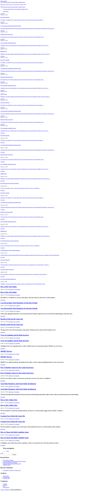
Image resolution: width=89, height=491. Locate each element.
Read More (3, 300)
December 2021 (6, 477)
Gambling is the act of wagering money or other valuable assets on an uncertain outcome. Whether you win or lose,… (25, 45)
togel (4, 486)
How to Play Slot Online (5, 17)
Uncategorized (6, 487)
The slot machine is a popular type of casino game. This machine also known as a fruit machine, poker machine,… (24, 274)
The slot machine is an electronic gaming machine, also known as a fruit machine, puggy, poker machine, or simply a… (25, 264)
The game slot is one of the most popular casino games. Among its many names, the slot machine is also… (22, 37)
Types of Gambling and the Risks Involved (8, 42)
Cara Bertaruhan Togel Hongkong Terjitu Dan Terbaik (11, 25)
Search (2, 453)
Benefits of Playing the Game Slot (7, 34)
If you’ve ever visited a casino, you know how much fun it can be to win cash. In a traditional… (20, 188)
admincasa (11, 289)
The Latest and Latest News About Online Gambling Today (13, 2)
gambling (5, 483)
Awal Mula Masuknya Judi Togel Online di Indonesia (10, 250)
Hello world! (17, 470)
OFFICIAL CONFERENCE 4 (15, 489)
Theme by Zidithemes (5, 489)
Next (8, 451)
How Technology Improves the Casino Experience (10, 183)
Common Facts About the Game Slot (7, 269)
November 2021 (6, 478)
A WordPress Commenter (8, 470)
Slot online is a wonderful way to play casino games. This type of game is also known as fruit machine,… (22, 19)
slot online (5, 485)
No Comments (17, 289)
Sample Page (5, 11)
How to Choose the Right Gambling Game (8, 279)
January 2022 (6, 476)
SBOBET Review (4, 51)
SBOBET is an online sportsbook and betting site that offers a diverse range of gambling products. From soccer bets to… (25, 54)
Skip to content (4, 1)
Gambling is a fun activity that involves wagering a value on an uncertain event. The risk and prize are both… (23, 283)
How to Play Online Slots (5, 259)
